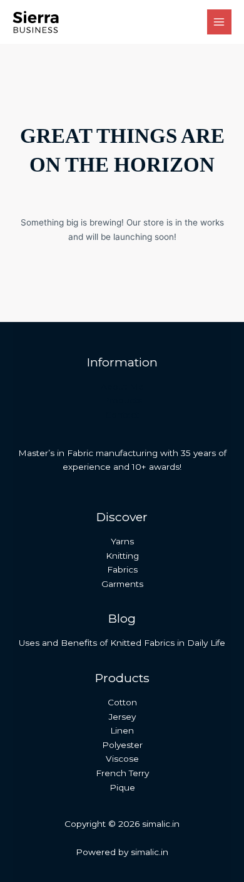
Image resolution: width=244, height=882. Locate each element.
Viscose (122, 759)
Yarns (122, 541)
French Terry (122, 773)
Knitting (122, 556)
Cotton (122, 702)
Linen (122, 730)
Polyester (122, 745)
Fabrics (122, 569)
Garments (122, 584)
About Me (122, 386)
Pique (122, 787)
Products (122, 400)
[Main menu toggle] (219, 21)
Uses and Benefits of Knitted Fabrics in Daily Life (122, 643)
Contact (122, 415)
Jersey (122, 717)
